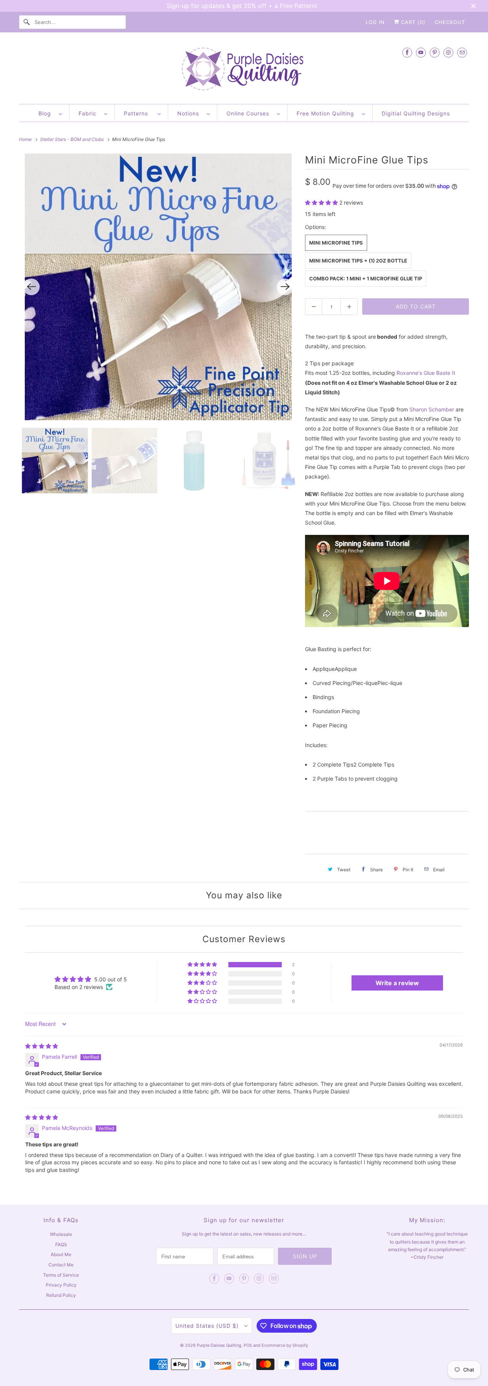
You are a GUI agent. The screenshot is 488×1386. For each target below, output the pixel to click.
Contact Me (61, 1265)
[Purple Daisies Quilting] (244, 70)
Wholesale (61, 1234)
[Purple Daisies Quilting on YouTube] (421, 52)
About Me (61, 1254)
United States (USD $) (208, 1325)
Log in (375, 22)
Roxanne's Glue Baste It (425, 373)
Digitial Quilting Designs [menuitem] (416, 113)
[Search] (26, 22)
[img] (41, 1046)
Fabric (89, 113)
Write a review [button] (397, 983)
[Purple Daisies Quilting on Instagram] (448, 52)
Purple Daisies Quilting (219, 1345)
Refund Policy (61, 1295)
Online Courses (249, 113)
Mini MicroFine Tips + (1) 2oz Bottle (358, 261)
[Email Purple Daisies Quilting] (462, 52)
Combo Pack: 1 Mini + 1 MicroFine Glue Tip (365, 278)
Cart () (412, 22)
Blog (47, 113)
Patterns (139, 113)
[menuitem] (50, 113)
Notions (190, 113)
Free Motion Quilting (327, 113)
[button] (322, 202)
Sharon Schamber (431, 409)
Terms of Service (61, 1275)
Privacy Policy (61, 1285)
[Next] (285, 286)
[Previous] (31, 286)
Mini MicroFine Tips (336, 243)
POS (248, 1345)
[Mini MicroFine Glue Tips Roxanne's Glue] (158, 287)
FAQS (61, 1244)
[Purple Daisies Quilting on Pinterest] (435, 52)
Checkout (450, 22)
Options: (315, 227)
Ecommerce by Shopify (285, 1345)
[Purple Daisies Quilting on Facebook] (407, 52)
